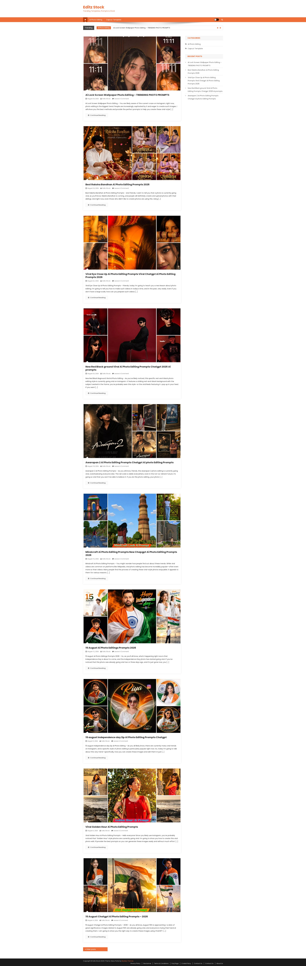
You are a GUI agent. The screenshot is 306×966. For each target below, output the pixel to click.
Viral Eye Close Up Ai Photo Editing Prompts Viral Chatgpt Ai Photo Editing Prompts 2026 (130, 275)
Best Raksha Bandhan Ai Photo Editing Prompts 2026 (134, 28)
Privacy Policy (135, 963)
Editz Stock (93, 7)
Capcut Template (113, 19)
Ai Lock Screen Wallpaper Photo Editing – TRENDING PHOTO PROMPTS (127, 95)
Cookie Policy (186, 963)
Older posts (91, 949)
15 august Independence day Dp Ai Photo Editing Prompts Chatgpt (126, 737)
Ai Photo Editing (95, 19)
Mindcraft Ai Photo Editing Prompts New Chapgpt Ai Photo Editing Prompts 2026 (131, 553)
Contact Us (198, 963)
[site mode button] (216, 19)
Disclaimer (147, 963)
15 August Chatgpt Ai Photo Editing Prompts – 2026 (116, 916)
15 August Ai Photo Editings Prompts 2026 (110, 647)
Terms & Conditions (161, 963)
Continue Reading (98, 115)
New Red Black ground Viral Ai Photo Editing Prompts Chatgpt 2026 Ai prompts (128, 368)
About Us (219, 963)
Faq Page (175, 963)
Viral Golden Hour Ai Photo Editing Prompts (111, 827)
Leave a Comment (121, 99)
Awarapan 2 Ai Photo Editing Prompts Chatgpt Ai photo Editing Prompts (129, 462)
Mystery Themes (127, 961)
